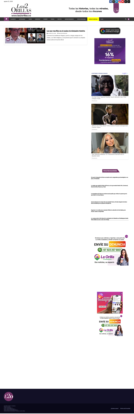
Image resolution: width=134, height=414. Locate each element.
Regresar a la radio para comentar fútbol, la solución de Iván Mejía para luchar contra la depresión (108, 210)
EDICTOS (60, 19)
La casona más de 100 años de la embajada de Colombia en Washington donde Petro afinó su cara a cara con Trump (109, 218)
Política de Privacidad (125, 408)
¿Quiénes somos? (114, 408)
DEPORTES (37, 19)
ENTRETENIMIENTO (69, 19)
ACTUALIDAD (22, 19)
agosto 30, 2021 (52, 33)
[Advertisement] (110, 278)
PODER (30, 19)
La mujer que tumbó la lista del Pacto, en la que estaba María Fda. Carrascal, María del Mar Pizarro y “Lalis (109, 186)
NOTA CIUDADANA (81, 19)
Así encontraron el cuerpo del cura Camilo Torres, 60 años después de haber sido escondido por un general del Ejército (109, 202)
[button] (125, 19)
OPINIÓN (45, 19)
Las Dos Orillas (63, 33)
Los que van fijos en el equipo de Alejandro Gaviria (66, 31)
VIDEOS (52, 19)
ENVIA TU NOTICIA (93, 19)
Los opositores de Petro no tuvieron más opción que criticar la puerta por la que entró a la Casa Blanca (109, 194)
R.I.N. (102, 19)
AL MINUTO (13, 19)
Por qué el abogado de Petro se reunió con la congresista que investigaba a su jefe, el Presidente (109, 177)
